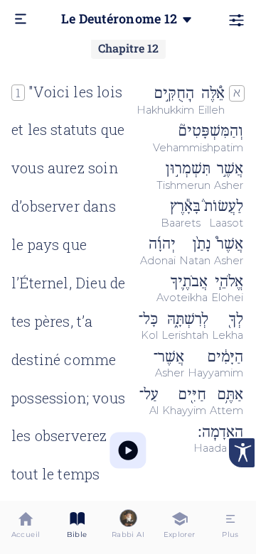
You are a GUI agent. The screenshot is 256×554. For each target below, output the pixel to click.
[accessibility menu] (242, 453)
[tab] (25, 527)
